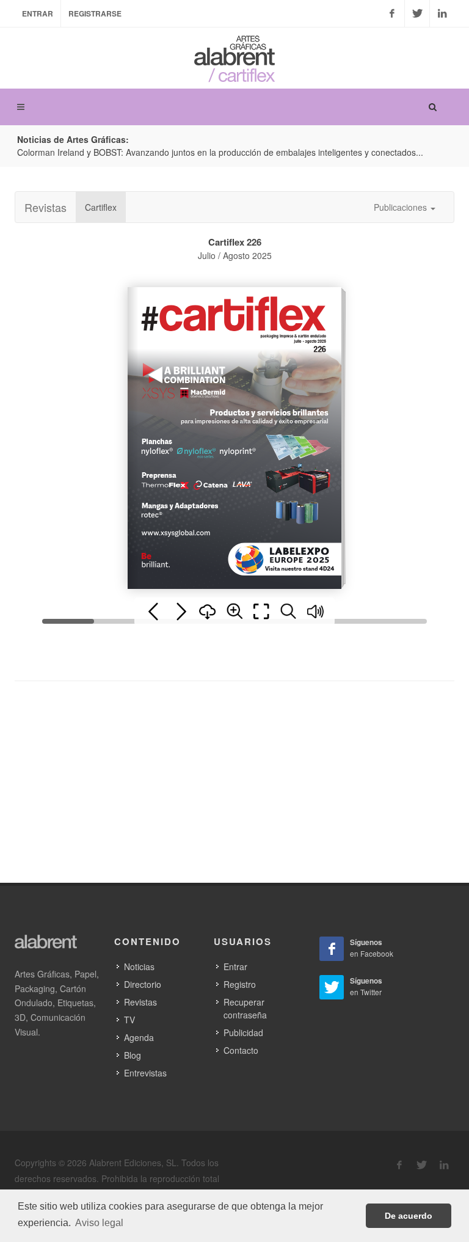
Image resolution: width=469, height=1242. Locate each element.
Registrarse (95, 13)
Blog (132, 1055)
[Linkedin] (442, 13)
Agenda (139, 1037)
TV (129, 1020)
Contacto (241, 1050)
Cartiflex (101, 207)
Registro (240, 984)
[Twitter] (417, 13)
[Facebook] (392, 13)
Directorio (142, 984)
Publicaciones (401, 207)
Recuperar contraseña (245, 1008)
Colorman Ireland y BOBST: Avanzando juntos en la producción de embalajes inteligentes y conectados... (220, 152)
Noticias (139, 966)
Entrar (37, 13)
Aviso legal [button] (99, 1223)
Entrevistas (145, 1073)
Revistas (45, 207)
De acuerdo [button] (408, 1216)
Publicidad (243, 1032)
